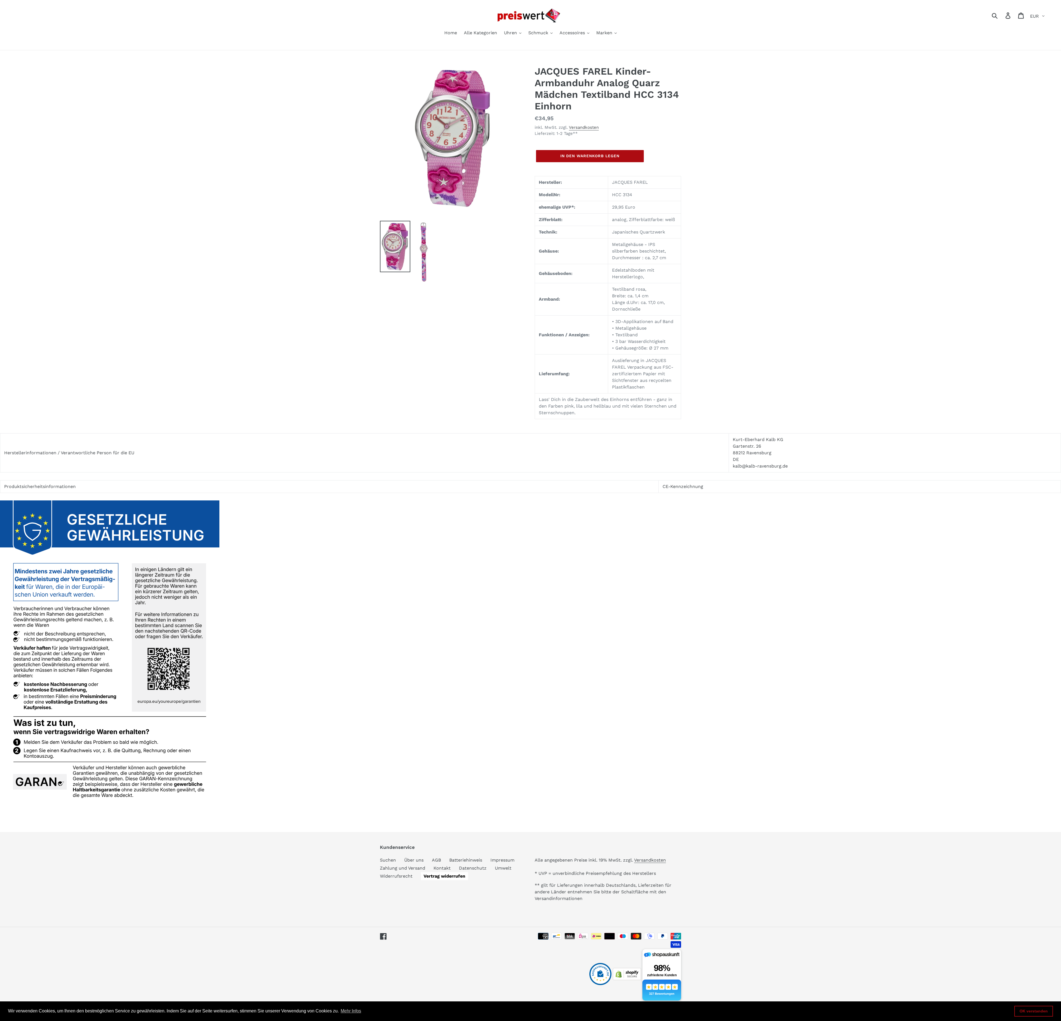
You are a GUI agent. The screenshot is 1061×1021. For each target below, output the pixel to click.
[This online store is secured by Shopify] (627, 978)
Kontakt (442, 868)
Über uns (414, 860)
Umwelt (503, 868)
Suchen (388, 860)
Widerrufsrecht (396, 876)
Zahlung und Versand (402, 868)
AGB (436, 860)
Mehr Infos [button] (351, 1011)
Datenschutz (473, 868)
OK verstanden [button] (1034, 1011)
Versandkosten (584, 127)
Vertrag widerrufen (444, 876)
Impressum (502, 860)
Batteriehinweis (465, 860)
